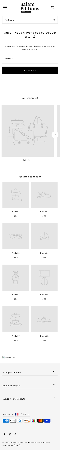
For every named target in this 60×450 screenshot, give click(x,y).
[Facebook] (4, 434)
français (6, 414)
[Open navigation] (5, 7)
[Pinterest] (15, 434)
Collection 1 (27, 160)
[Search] (54, 20)
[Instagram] (10, 434)
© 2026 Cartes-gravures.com (15, 442)
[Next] (55, 134)
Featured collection (30, 176)
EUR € (23, 414)
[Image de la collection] (28, 131)
